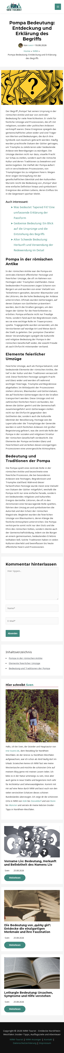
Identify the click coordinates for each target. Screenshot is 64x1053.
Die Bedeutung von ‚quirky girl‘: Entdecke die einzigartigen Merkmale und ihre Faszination (27, 929)
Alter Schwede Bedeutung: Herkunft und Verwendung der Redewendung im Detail (33, 245)
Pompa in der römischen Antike (25, 658)
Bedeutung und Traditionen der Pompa (29, 668)
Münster (13, 805)
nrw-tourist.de (12, 750)
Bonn (53, 801)
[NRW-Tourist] (14, 6)
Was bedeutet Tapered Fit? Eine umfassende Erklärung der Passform (34, 212)
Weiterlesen (15, 877)
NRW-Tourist (16, 1039)
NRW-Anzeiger (33, 1039)
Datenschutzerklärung (24, 1042)
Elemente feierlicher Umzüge (24, 663)
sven (7, 870)
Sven (29, 685)
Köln (25, 801)
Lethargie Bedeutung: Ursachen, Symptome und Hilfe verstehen (28, 994)
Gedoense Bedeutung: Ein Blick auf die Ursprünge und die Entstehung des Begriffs (33, 228)
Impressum (45, 1042)
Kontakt (48, 1039)
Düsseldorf (36, 801)
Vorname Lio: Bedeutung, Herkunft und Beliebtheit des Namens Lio (30, 863)
